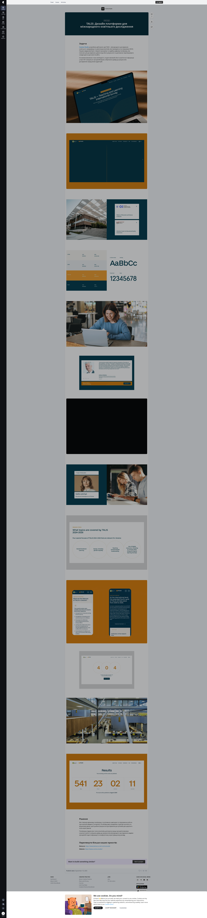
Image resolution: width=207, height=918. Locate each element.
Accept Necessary (110, 908)
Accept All (98, 908)
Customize (123, 908)
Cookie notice (109, 904)
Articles (63, 2)
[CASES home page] (3, 2)
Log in (160, 2)
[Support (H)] (3, 899)
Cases (57, 2)
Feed (51, 2)
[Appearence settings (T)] (3, 908)
